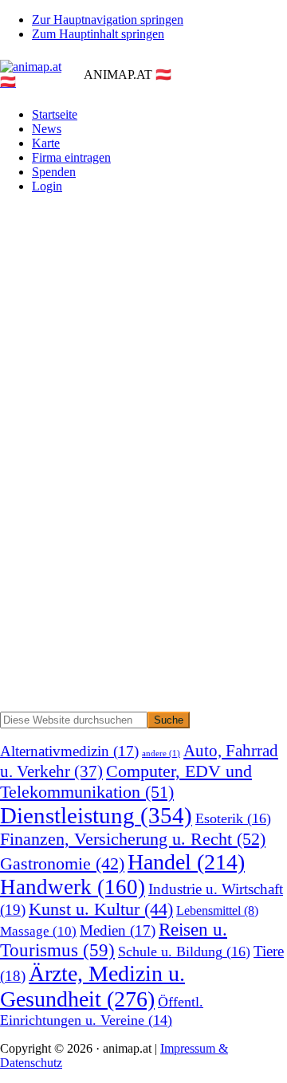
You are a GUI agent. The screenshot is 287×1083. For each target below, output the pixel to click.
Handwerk (72, 887)
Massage (38, 931)
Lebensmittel (217, 910)
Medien (117, 930)
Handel (186, 862)
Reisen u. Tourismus (113, 940)
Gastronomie (62, 863)
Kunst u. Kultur (101, 909)
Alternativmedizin (69, 751)
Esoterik (233, 818)
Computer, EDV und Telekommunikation (126, 781)
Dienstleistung (96, 815)
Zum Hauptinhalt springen (98, 34)
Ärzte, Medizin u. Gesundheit (92, 986)
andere (161, 753)
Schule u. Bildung (184, 951)
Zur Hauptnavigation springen (107, 19)
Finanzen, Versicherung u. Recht (132, 839)
